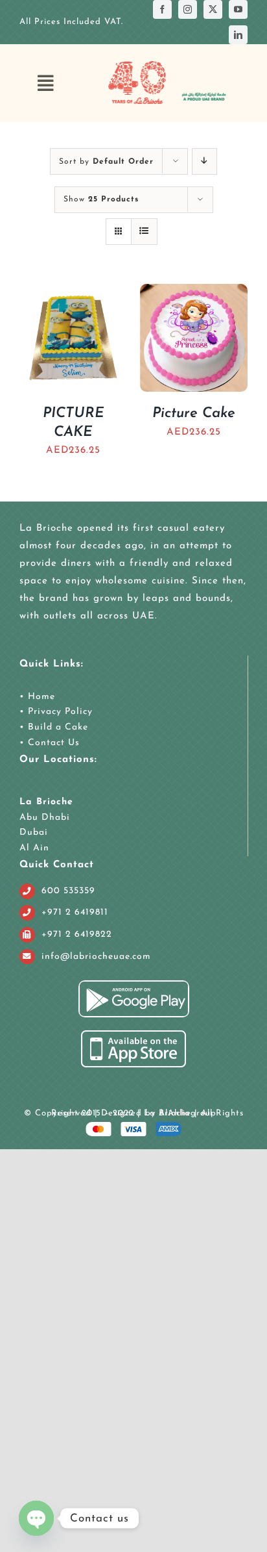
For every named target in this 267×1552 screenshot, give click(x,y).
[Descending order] (204, 161)
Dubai (33, 832)
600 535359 (68, 891)
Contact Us (52, 743)
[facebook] (162, 9)
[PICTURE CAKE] (73, 293)
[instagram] (187, 9)
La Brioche (46, 802)
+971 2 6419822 (76, 934)
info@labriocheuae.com (96, 956)
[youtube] (238, 9)
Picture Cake (193, 413)
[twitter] (212, 9)
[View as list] (144, 231)
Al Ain (34, 848)
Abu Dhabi (44, 817)
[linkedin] (238, 34)
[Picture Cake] (194, 293)
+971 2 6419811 (74, 912)
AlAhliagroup (187, 1113)
